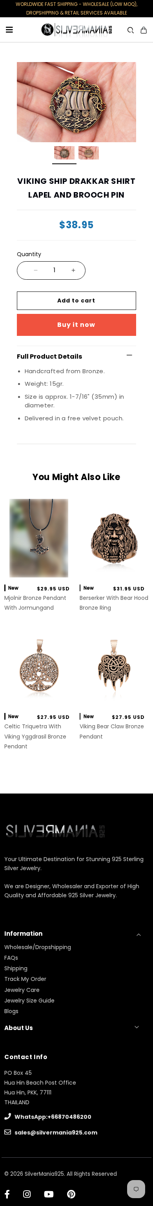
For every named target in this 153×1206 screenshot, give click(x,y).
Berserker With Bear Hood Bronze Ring (114, 603)
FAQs (11, 958)
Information (23, 933)
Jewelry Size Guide (29, 1000)
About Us (18, 1028)
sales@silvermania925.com (55, 1132)
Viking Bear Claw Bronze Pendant (112, 731)
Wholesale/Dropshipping (37, 947)
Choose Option (39, 569)
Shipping (15, 968)
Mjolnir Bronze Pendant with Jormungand (35, 603)
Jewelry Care (22, 990)
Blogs (11, 1011)
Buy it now (76, 324)
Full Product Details (49, 356)
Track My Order (25, 979)
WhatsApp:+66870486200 (52, 1117)
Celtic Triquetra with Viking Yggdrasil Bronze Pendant (35, 736)
